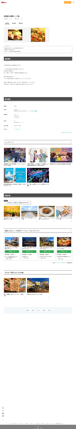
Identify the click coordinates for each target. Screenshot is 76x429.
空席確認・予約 (12, 251)
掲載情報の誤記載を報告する (66, 132)
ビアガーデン (64, 262)
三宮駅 (27, 310)
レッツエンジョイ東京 (9, 423)
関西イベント (22, 423)
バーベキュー (58, 262)
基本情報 (7, 99)
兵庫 (33, 310)
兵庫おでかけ (27, 423)
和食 (44, 310)
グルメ (38, 310)
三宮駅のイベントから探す (50, 423)
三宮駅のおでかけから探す (40, 423)
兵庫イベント (33, 423)
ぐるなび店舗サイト (17, 129)
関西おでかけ (16, 423)
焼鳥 (49, 310)
